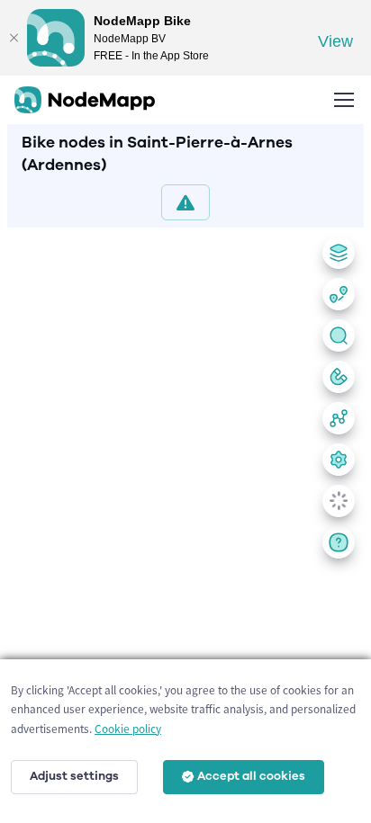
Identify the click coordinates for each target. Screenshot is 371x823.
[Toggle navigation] (343, 100)
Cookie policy (128, 729)
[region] (185, 522)
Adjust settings (74, 776)
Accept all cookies (251, 776)
